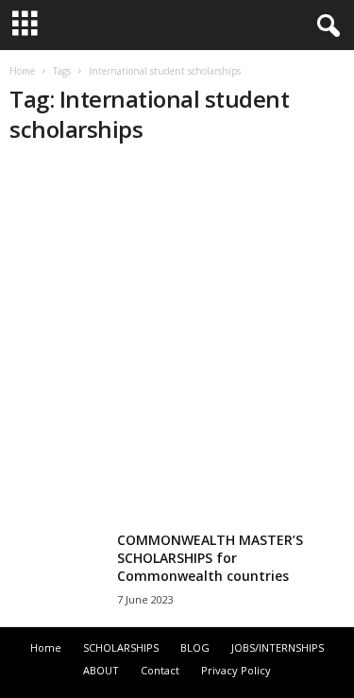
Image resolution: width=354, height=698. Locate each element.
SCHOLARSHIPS (121, 647)
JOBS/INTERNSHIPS (277, 647)
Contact (160, 670)
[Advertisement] (177, 340)
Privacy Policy (236, 670)
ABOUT (101, 670)
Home (22, 70)
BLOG (195, 647)
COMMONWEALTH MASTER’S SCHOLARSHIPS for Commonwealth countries (210, 558)
